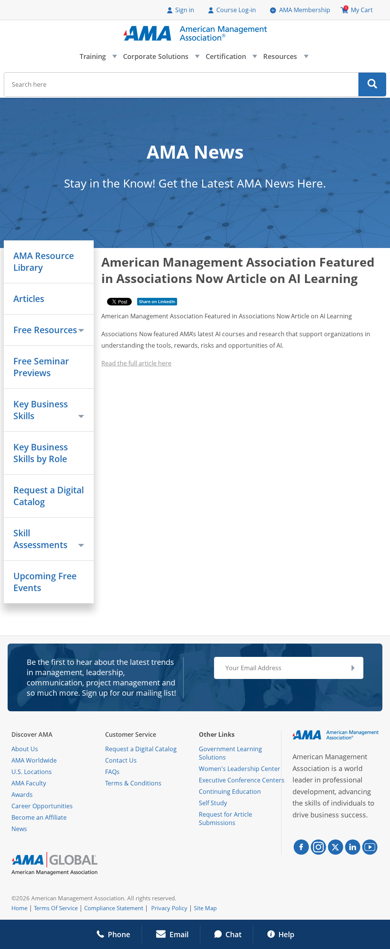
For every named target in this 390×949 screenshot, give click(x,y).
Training (98, 58)
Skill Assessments (40, 539)
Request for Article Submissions (225, 818)
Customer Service (130, 734)
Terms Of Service (56, 908)
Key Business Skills (40, 410)
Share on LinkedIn (157, 301)
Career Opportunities (42, 806)
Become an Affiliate (39, 817)
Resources (285, 58)
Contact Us (121, 760)
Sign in (184, 10)
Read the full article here (136, 363)
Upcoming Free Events (45, 582)
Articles (28, 299)
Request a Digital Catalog (48, 496)
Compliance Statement (113, 908)
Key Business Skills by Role (40, 453)
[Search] (372, 84)
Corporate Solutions (161, 58)
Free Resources (45, 330)
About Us (24, 749)
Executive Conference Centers (242, 780)
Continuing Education (230, 791)
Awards (22, 794)
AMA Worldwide (34, 760)
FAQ (111, 772)
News (19, 829)
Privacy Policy (169, 908)
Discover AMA (32, 734)
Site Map (205, 908)
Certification (231, 58)
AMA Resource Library (43, 261)
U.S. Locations (31, 772)
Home (19, 908)
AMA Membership (304, 10)
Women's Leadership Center (239, 769)
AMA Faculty (28, 783)
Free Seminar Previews (41, 367)
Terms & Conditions (133, 783)
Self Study (213, 803)
